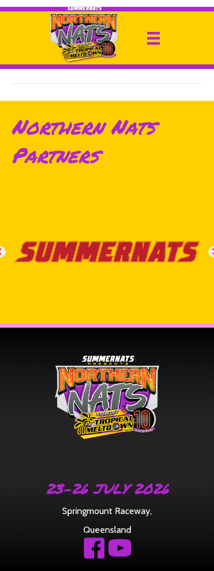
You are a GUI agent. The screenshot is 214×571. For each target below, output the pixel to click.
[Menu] (153, 38)
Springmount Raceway (106, 510)
